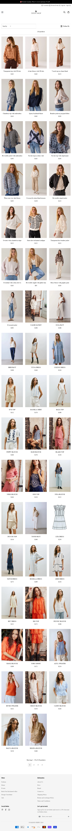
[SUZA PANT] (60, 306)
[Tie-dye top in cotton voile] (36, 137)
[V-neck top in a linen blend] (60, 53)
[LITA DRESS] (60, 518)
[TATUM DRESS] (12, 560)
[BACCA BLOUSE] (12, 730)
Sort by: (5, 26)
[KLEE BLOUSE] (36, 433)
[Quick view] (21, 67)
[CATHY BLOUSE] (60, 687)
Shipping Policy (42, 794)
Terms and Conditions (43, 801)
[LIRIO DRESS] (60, 560)
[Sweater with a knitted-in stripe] (12, 222)
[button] (68, 12)
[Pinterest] (2, 810)
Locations (46, 5)
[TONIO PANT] (36, 518)
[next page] (42, 765)
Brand (39, 788)
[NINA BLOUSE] (60, 476)
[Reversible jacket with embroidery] (12, 137)
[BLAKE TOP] (60, 433)
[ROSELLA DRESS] (36, 560)
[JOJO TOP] (36, 476)
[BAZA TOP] (60, 391)
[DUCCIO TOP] (12, 518)
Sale (2, 798)
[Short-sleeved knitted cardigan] (36, 222)
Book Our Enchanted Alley (9, 791)
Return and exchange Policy (45, 798)
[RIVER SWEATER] (12, 687)
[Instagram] (9, 810)
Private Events (55, 5)
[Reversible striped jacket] (60, 180)
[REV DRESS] (12, 603)
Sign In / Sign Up (66, 5)
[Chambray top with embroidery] (12, 95)
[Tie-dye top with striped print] (60, 137)
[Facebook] (5, 810)
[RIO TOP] (36, 603)
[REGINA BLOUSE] (36, 730)
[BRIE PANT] (12, 349)
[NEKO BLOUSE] (12, 476)
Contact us (40, 791)
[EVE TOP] (12, 391)
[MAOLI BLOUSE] (12, 645)
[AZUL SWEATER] (60, 645)
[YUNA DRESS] (36, 349)
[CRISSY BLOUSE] (36, 687)
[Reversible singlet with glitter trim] (36, 264)
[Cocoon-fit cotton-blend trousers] (36, 180)
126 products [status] (41, 31)
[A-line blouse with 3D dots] (36, 53)
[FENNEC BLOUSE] (60, 603)
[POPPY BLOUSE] (12, 433)
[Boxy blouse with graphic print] (60, 264)
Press (38, 785)
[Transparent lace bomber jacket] (60, 222)
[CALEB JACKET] (36, 306)
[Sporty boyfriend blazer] (36, 95)
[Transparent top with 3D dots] (12, 53)
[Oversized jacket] (12, 306)
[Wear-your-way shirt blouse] (12, 180)
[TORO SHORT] (36, 645)
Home (3, 785)
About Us (40, 782)
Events (3, 788)
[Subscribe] (68, 816)
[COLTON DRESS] (60, 349)
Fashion (3, 782)
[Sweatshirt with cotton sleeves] (12, 264)
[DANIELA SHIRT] (36, 391)
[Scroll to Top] (68, 821)
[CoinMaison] (36, 12)
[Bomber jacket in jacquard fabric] (60, 95)
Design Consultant (6, 794)
